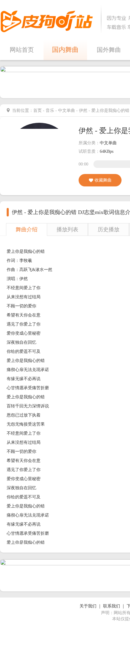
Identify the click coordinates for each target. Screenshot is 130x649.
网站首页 (22, 49)
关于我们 (88, 606)
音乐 (50, 110)
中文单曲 (66, 110)
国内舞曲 (65, 49)
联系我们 (111, 606)
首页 (37, 110)
